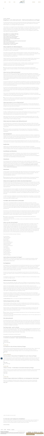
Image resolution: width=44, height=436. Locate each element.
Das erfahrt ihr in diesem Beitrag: (9, 35)
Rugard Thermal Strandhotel (8, 165)
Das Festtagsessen (6, 39)
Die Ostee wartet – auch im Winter (9, 44)
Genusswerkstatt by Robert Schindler (30, 164)
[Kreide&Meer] (22, 2)
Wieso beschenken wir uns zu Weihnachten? (11, 38)
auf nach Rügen (27, 329)
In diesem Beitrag (6, 298)
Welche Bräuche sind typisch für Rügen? (10, 43)
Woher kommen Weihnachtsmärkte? (10, 37)
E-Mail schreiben (6, 424)
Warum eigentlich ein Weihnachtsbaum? (10, 36)
